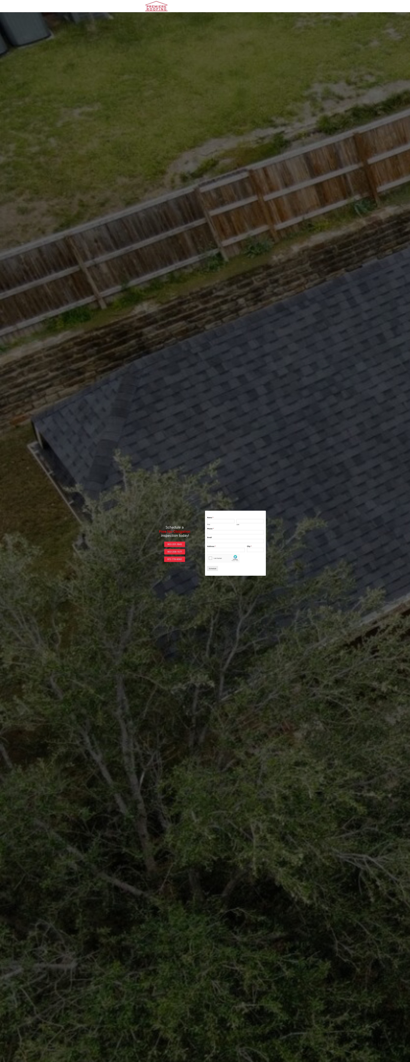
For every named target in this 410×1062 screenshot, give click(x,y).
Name (210, 517)
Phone (210, 529)
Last (237, 524)
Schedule (212, 568)
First (208, 524)
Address (211, 546)
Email (209, 537)
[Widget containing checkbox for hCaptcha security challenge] (223, 558)
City (249, 546)
